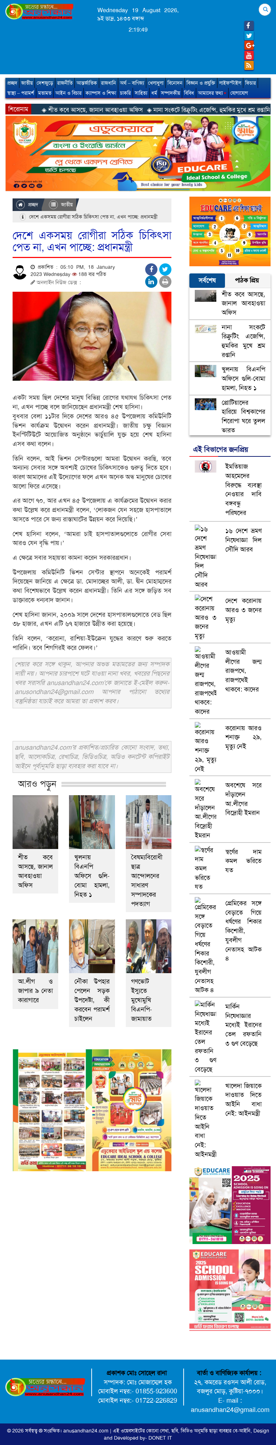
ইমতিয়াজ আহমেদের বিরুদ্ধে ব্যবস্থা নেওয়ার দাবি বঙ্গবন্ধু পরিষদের (243, 489)
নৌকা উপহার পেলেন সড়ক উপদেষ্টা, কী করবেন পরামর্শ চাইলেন (91, 1000)
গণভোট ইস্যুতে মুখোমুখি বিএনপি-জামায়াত (141, 1000)
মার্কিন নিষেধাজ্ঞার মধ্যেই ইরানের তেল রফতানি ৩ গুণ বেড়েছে (243, 1025)
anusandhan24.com (86, 1430)
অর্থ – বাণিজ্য (132, 83)
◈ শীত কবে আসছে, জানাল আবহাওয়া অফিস (54, 110)
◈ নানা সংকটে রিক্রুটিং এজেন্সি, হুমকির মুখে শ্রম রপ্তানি (170, 110)
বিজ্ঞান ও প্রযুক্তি (201, 83)
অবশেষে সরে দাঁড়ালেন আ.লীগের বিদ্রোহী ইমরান (243, 799)
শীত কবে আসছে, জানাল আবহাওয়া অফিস (35, 871)
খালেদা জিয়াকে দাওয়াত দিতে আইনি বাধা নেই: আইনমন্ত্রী (243, 1100)
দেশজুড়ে (45, 83)
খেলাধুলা (156, 83)
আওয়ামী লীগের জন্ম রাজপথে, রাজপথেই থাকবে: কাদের (243, 671)
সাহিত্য (141, 93)
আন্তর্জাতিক (87, 83)
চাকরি (125, 93)
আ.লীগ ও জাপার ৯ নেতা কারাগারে (35, 990)
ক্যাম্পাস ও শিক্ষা (101, 93)
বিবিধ (189, 93)
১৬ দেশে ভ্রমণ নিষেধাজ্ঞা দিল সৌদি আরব (243, 539)
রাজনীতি (65, 83)
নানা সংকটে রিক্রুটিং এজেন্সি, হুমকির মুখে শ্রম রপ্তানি (243, 341)
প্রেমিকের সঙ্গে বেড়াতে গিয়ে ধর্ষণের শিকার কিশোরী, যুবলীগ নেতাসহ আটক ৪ (243, 931)
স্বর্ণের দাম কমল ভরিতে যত (243, 861)
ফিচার (250, 83)
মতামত (44, 93)
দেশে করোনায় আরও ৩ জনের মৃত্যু (243, 609)
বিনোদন (175, 83)
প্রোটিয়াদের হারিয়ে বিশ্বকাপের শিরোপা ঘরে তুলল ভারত (243, 416)
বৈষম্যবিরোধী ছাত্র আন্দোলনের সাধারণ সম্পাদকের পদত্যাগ (146, 880)
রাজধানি (108, 83)
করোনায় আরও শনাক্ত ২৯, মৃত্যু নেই (243, 737)
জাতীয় (27, 83)
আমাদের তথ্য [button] (210, 93)
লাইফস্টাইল (230, 83)
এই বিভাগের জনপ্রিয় (220, 449)
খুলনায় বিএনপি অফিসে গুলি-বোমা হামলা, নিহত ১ (91, 876)
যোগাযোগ (239, 93)
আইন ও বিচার (68, 93)
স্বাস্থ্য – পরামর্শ (20, 93)
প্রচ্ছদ (12, 83)
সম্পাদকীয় (170, 93)
